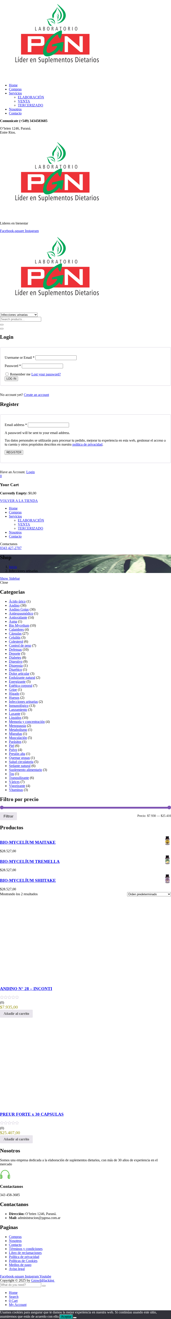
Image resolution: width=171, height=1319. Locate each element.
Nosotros (15, 109)
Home (13, 85)
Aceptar (66, 1316)
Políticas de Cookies (23, 1261)
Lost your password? (46, 374)
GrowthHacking (43, 1280)
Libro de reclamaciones (25, 1253)
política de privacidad (87, 444)
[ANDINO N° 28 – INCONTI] (71, 980)
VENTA (24, 101)
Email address (16, 425)
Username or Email (20, 357)
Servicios (15, 93)
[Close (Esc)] (2, 328)
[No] (75, 1317)
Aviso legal (17, 1269)
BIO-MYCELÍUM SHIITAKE (28, 880)
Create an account (36, 395)
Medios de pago (20, 1265)
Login (30, 472)
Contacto (15, 113)
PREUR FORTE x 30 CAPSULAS (32, 1114)
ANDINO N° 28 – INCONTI (26, 988)
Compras (15, 89)
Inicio (13, 567)
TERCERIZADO (30, 105)
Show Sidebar (10, 578)
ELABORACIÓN (31, 97)
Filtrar (8, 816)
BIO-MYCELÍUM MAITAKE (28, 842)
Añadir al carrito (16, 1013)
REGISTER (13, 452)
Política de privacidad (24, 1257)
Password (13, 366)
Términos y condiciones (26, 1249)
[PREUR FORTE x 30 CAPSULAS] (33, 1105)
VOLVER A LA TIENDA (19, 501)
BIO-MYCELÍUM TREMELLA (30, 861)
